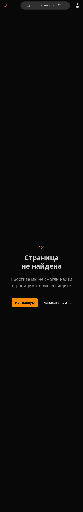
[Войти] (77, 5)
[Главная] (5, 5)
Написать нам (57, 302)
